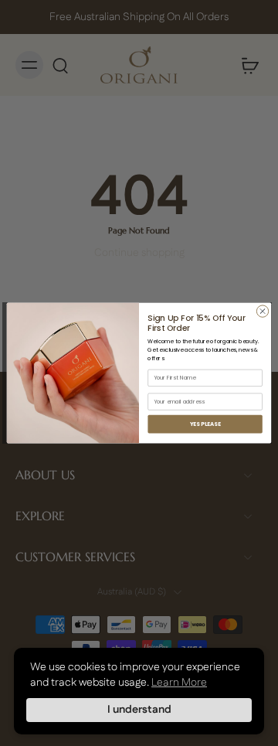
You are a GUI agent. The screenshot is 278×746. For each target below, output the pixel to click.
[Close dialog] (262, 311)
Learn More (179, 682)
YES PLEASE (205, 424)
